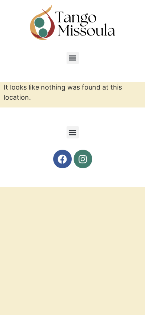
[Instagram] (83, 159)
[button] (73, 58)
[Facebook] (62, 159)
